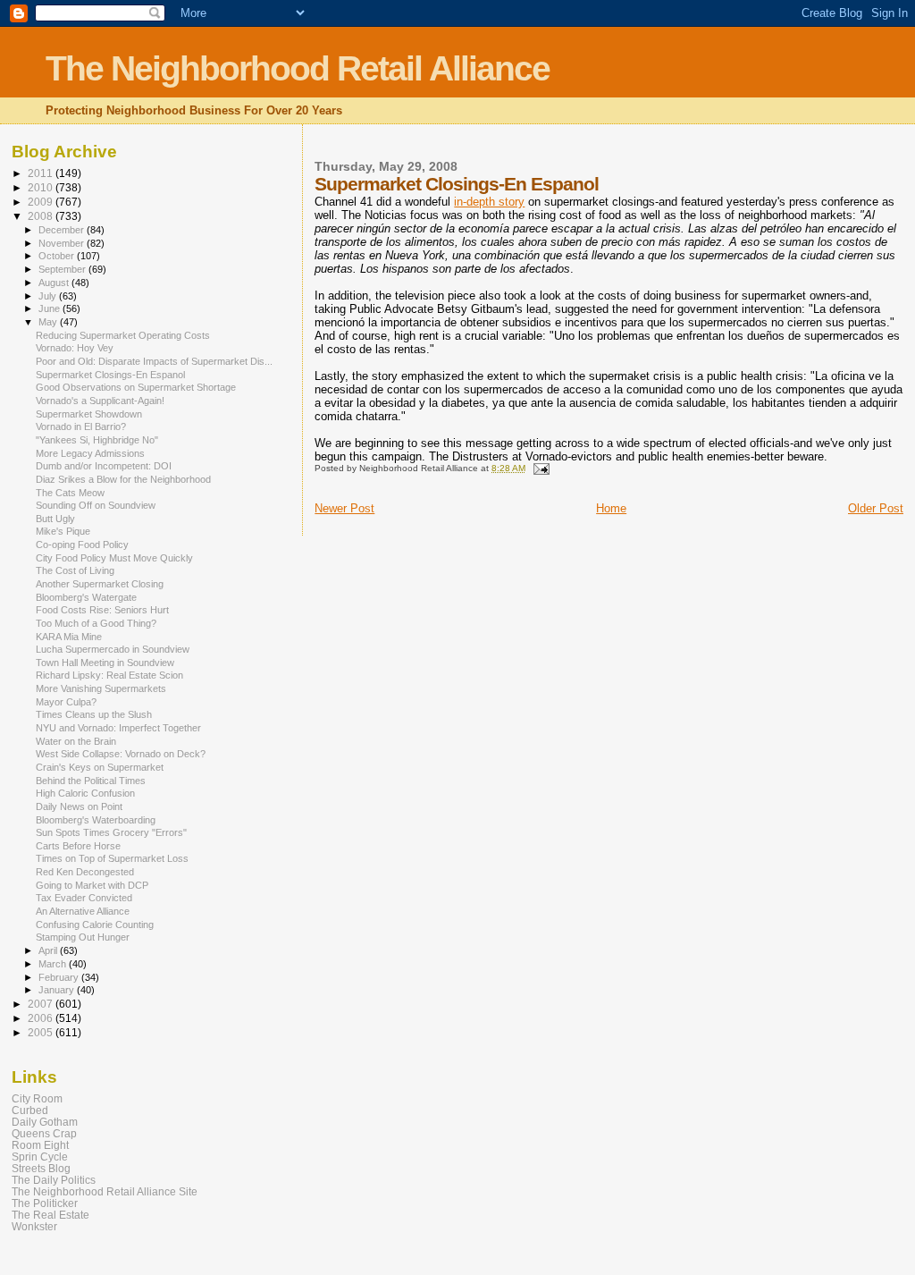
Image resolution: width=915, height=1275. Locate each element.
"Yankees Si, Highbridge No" (97, 440)
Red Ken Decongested (85, 871)
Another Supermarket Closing (100, 583)
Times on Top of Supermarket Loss (112, 858)
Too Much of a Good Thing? (96, 623)
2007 (41, 1003)
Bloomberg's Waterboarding (95, 820)
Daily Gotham (45, 1121)
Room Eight (40, 1145)
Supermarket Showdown (89, 414)
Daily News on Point (79, 806)
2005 (41, 1032)
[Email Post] (539, 468)
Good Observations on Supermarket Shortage (136, 387)
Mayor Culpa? (66, 702)
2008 (41, 216)
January (57, 989)
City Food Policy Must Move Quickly (114, 558)
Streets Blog (41, 1168)
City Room (37, 1098)
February (59, 977)
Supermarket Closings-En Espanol (110, 374)
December (62, 229)
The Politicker (45, 1203)
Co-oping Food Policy (82, 544)
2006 (41, 1018)
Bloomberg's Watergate (86, 597)
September (63, 269)
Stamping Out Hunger (83, 937)
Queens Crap (44, 1133)
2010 (41, 187)
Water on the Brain (76, 741)
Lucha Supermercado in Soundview (112, 649)
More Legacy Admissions (90, 453)
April (49, 950)
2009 (41, 201)
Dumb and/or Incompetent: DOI (104, 465)
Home (611, 508)
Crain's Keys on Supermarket (100, 767)
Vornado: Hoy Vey (74, 347)
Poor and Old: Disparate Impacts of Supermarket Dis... (154, 361)
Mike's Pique (63, 531)
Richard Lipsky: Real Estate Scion (109, 675)
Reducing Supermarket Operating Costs (123, 335)
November (62, 243)
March (53, 963)
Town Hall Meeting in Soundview (105, 662)
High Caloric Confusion (85, 793)
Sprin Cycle (40, 1156)
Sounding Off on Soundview (95, 505)
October (57, 255)
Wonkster (34, 1226)
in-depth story (489, 201)
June (50, 308)
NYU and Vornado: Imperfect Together (118, 727)
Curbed (30, 1110)
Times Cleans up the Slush (94, 714)
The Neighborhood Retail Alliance (298, 68)
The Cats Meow (70, 492)
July (48, 296)
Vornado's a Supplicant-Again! (100, 400)
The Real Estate (50, 1214)
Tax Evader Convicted (84, 897)
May (49, 322)
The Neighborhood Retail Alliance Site (104, 1191)
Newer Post (344, 508)
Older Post (875, 508)
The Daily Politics (54, 1180)
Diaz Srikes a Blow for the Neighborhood (123, 479)
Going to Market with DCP (92, 885)
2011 (41, 173)
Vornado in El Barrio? (81, 426)
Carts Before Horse (78, 845)
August (54, 282)
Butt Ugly (55, 518)
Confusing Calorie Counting (95, 924)
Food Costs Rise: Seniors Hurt (102, 609)
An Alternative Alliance (83, 911)
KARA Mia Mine (69, 636)
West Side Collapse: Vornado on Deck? (121, 753)
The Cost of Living (75, 570)
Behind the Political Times (91, 780)
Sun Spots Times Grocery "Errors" (111, 832)
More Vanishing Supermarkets (101, 688)
